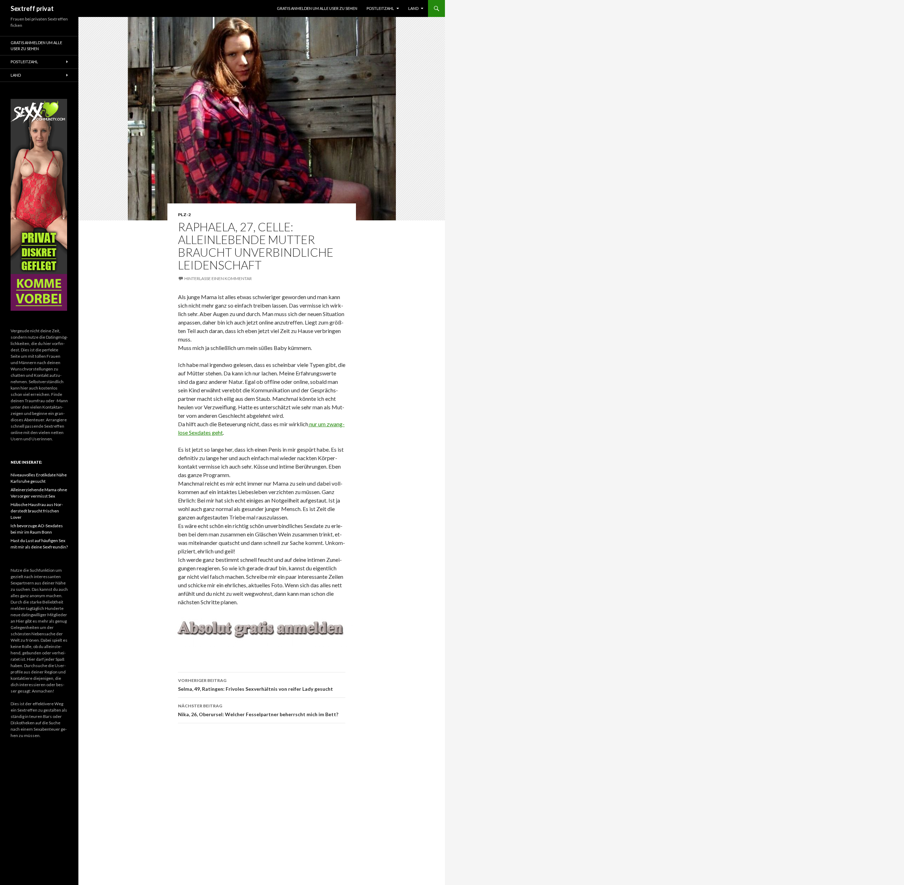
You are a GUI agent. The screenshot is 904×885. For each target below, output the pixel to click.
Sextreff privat (32, 8)
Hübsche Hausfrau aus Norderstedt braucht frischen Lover (37, 511)
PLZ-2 (184, 214)
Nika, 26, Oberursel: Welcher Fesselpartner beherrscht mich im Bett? (258, 710)
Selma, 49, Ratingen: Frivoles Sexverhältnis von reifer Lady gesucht (255, 685)
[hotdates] (39, 205)
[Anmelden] (261, 629)
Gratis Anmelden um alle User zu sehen (317, 8)
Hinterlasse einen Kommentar (218, 278)
